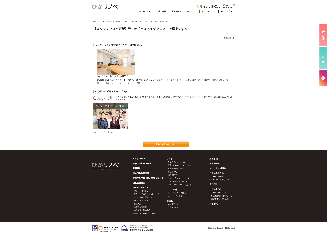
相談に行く (191, 11)
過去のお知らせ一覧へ (166, 144)
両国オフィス (173, 204)
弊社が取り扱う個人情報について (148, 177)
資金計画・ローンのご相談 (145, 213)
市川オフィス (173, 207)
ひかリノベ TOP (98, 22)
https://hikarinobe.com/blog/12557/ (112, 76)
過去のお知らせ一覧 (114, 22)
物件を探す (176, 11)
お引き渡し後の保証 (142, 210)
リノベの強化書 (217, 176)
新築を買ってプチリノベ (178, 168)
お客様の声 (214, 163)
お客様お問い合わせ (219, 192)
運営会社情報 (139, 182)
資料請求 (213, 184)
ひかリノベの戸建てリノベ (145, 197)
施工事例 (162, 11)
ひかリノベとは (146, 11)
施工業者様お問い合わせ (220, 199)
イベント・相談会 (217, 168)
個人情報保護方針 (141, 173)
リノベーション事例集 (177, 193)
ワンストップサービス (143, 200)
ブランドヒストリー (142, 191)
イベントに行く (208, 11)
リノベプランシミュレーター (179, 178)
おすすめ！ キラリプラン (221, 180)
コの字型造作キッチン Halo (179, 181)
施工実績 (137, 204)
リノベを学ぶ (226, 11)
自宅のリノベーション (177, 162)
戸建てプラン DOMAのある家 (180, 185)
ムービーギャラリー (176, 196)
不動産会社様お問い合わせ (221, 196)
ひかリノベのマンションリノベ (146, 194)
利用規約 (137, 168)
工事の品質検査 (140, 207)
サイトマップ (139, 158)
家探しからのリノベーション (179, 165)
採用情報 (213, 203)
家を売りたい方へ (175, 172)
